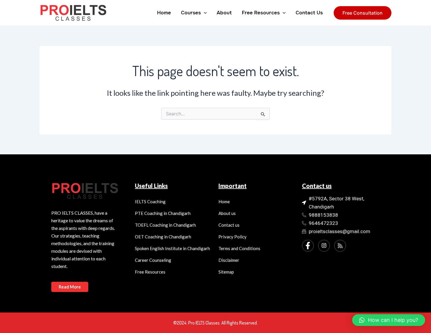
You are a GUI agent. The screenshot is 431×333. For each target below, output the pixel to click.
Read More (70, 286)
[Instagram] (324, 246)
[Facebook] (308, 246)
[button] (388, 320)
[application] (204, 13)
